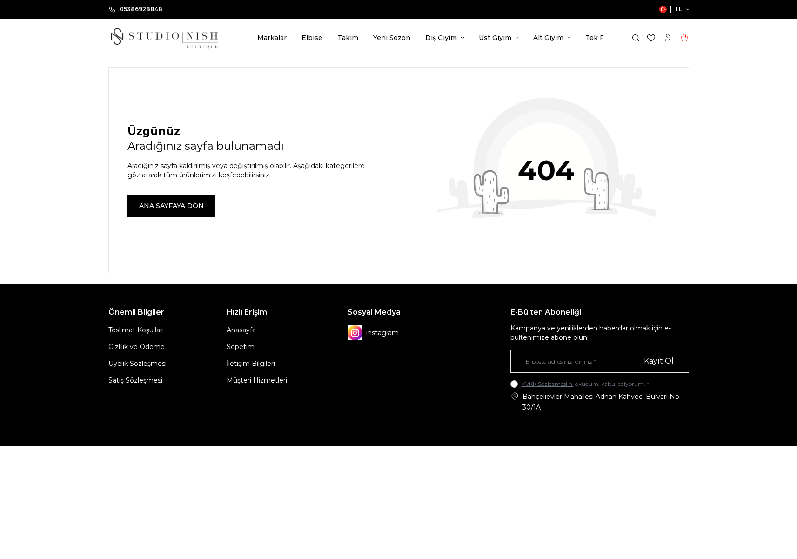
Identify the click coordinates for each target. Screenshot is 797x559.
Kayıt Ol (659, 361)
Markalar (272, 38)
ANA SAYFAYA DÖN (171, 206)
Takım (347, 38)
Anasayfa (241, 330)
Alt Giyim (548, 38)
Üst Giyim (495, 38)
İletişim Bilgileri (251, 363)
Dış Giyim (441, 38)
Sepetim (241, 347)
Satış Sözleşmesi (135, 380)
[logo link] (164, 38)
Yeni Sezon (391, 38)
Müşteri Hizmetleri (257, 380)
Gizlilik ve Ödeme (136, 347)
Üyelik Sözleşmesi (137, 363)
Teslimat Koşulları (136, 330)
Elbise (311, 38)
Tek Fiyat (600, 38)
